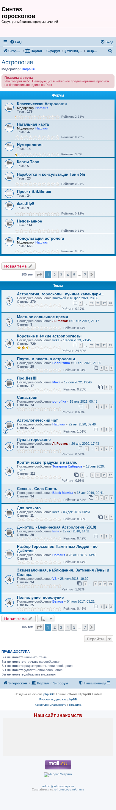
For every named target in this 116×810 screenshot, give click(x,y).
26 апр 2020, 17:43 (85, 443)
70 (91, 345)
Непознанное (29, 221)
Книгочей (59, 298)
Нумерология (30, 145)
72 (104, 345)
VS (54, 578)
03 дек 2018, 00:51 (76, 512)
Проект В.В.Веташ (34, 191)
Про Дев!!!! (27, 378)
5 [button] (74, 274)
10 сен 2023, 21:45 (77, 340)
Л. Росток (60, 321)
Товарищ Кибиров (67, 466)
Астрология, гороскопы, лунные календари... (60, 294)
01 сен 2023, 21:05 (87, 363)
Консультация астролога (40, 238)
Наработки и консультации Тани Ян (51, 174)
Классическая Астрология (42, 104)
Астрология (17, 62)
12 (110, 475)
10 (97, 475)
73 (110, 345)
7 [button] (85, 274)
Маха (56, 382)
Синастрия (27, 397)
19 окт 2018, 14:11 (76, 531)
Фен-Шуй (25, 204)
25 (91, 303)
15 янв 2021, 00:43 (83, 401)
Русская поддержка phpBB (58, 699)
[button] (39, 274)
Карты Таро (28, 162)
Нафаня (28, 69)
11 (104, 475)
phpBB (48, 694)
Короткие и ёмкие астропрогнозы (49, 336)
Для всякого (29, 508)
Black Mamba (62, 492)
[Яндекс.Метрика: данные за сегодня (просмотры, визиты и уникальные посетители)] (58, 774)
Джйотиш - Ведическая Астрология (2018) (56, 527)
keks (55, 340)
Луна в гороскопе (34, 439)
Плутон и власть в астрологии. (46, 359)
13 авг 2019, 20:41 (90, 492)
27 (104, 303)
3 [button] (61, 274)
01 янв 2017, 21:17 (85, 321)
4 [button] (68, 274)
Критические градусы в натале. (47, 462)
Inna (55, 531)
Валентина (61, 363)
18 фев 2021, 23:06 (84, 298)
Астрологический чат (37, 420)
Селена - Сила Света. (37, 488)
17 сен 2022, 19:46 (78, 382)
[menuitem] (16, 42)
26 (97, 303)
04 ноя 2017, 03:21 (81, 601)
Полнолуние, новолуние (40, 597)
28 (110, 303)
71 (97, 345)
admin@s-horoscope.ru (58, 786)
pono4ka (59, 401)
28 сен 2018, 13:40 (82, 555)
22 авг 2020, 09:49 (82, 424)
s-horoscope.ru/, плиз (69, 789)
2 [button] (55, 274)
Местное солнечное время (42, 317)
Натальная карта (33, 124)
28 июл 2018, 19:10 (74, 578)
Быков (57, 601)
